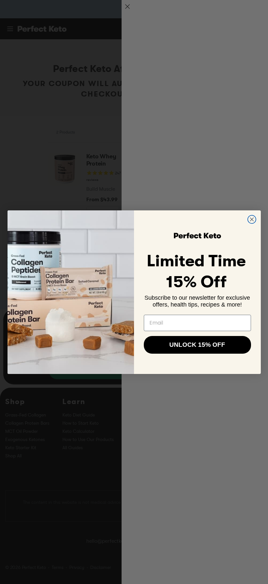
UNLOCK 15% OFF (197, 344)
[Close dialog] (252, 219)
